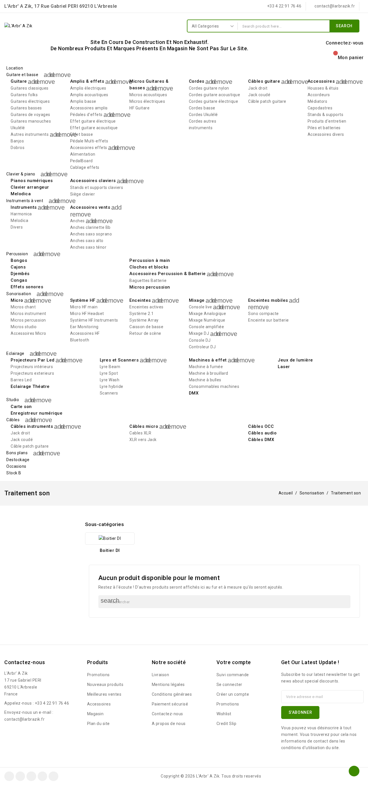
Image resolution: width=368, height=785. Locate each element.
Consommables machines (214, 386)
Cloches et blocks (148, 267)
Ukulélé (18, 127)
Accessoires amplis (89, 108)
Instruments (24, 207)
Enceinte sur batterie (268, 320)
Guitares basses (26, 108)
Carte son (21, 406)
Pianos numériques (32, 180)
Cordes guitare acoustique (214, 94)
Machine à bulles (205, 380)
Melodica (21, 193)
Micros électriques (147, 101)
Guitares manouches (31, 121)
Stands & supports (326, 114)
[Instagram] (31, 776)
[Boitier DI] (110, 538)
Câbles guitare (264, 81)
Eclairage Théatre (30, 386)
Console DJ (200, 340)
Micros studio (24, 326)
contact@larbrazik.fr (24, 719)
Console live (200, 307)
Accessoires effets (88, 147)
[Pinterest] (42, 776)
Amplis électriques (88, 88)
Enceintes (140, 300)
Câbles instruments (32, 426)
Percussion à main (149, 260)
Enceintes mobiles (268, 300)
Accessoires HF (85, 333)
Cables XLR (140, 433)
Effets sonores (27, 286)
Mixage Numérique (207, 320)
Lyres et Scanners (119, 360)
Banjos (17, 141)
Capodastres (320, 108)
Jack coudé (259, 94)
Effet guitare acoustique (94, 127)
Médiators (317, 101)
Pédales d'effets (86, 114)
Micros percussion (149, 287)
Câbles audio (262, 433)
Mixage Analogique (207, 313)
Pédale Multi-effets (89, 141)
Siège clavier (82, 194)
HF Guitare (139, 108)
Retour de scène (145, 333)
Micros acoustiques (148, 94)
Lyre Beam (110, 366)
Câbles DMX (261, 439)
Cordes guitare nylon (209, 88)
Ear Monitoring (84, 326)
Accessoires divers (326, 134)
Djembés (20, 273)
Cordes (196, 81)
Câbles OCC (261, 426)
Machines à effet (208, 360)
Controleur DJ (202, 347)
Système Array (144, 320)
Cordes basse (202, 108)
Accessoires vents (90, 207)
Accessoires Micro (28, 333)
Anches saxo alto (86, 240)
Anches (77, 221)
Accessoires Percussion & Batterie (167, 273)
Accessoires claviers (93, 180)
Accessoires (321, 81)
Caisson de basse (146, 326)
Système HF (82, 300)
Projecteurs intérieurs (32, 366)
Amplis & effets (87, 81)
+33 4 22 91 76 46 (52, 703)
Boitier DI (110, 550)
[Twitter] (20, 776)
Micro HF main (84, 307)
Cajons (18, 267)
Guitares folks (24, 94)
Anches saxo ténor (88, 247)
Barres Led (21, 380)
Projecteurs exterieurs (32, 373)
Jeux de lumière (295, 360)
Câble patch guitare (267, 101)
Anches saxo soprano (91, 234)
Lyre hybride (111, 386)
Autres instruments (30, 134)
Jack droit (257, 88)
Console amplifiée (206, 326)
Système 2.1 (141, 313)
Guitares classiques (30, 88)
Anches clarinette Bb (90, 227)
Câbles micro (143, 426)
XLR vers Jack (143, 439)
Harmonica (21, 214)
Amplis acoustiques (89, 94)
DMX (194, 393)
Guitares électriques (30, 101)
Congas (19, 280)
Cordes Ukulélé (203, 114)
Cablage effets (84, 167)
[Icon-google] (53, 776)
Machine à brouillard (208, 373)
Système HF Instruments (94, 320)
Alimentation (82, 154)
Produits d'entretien (327, 121)
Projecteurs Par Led (33, 360)
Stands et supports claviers (96, 187)
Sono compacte (263, 313)
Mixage (197, 300)
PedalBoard (81, 160)
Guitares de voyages (30, 114)
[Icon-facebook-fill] (9, 776)
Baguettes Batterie (147, 280)
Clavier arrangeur (30, 187)
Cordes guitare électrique (213, 101)
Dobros (17, 147)
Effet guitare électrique (93, 121)
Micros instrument (28, 313)
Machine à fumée (206, 366)
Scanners (109, 393)
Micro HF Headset (87, 313)
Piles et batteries (324, 127)
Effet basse (81, 134)
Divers (17, 227)
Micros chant (23, 307)
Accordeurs (319, 94)
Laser (284, 366)
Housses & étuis (323, 88)
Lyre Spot (109, 373)
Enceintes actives (146, 307)
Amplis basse (83, 101)
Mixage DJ (199, 333)
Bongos (19, 260)
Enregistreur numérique (36, 413)
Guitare (19, 81)
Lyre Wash (110, 380)
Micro (17, 300)
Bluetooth (79, 340)
